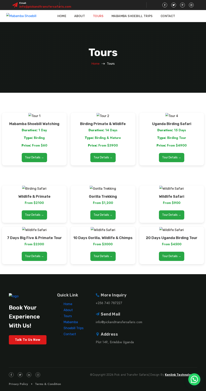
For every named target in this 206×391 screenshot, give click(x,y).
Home (61, 16)
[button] (194, 379)
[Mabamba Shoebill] (21, 16)
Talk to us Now (27, 340)
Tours (98, 16)
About (79, 16)
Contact (168, 16)
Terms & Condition (48, 384)
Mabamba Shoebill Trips (132, 16)
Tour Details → (34, 157)
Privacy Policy (18, 384)
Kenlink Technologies (181, 375)
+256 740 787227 (109, 303)
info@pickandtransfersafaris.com (45, 6)
